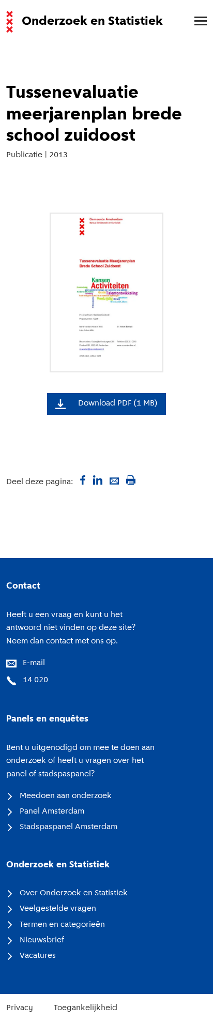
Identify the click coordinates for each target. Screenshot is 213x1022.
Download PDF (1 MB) (118, 403)
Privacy (19, 1008)
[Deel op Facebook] (81, 480)
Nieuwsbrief (42, 940)
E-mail (34, 663)
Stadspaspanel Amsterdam (68, 827)
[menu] (195, 21)
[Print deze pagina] (131, 480)
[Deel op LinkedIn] (97, 480)
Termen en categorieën (62, 925)
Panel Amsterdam (52, 811)
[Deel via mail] (114, 480)
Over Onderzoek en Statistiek (74, 893)
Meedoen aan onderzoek (66, 796)
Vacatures (38, 956)
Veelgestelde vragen (58, 909)
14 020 (35, 680)
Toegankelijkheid (85, 1008)
